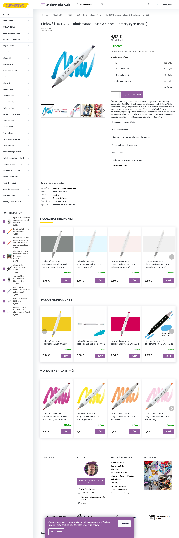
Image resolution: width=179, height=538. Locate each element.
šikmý (64, 198)
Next (171, 331)
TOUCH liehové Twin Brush (64, 188)
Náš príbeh (115, 469)
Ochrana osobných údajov (121, 493)
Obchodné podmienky (119, 489)
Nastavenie (56, 531)
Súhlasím (124, 523)
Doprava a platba (117, 466)
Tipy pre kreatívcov (118, 486)
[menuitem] (16, 14)
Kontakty (114, 483)
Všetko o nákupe (117, 462)
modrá (56, 195)
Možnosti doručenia (147, 51)
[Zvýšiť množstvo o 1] (120, 93)
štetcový (57, 198)
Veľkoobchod (116, 479)
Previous (44, 331)
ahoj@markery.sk (88, 489)
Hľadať (85, 4)
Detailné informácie (119, 165)
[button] (44, 257)
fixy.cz (83, 503)
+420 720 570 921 (88, 493)
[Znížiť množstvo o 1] (120, 96)
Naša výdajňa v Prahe (119, 472)
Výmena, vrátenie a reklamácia (122, 476)
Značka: (47, 31)
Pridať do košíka (134, 95)
